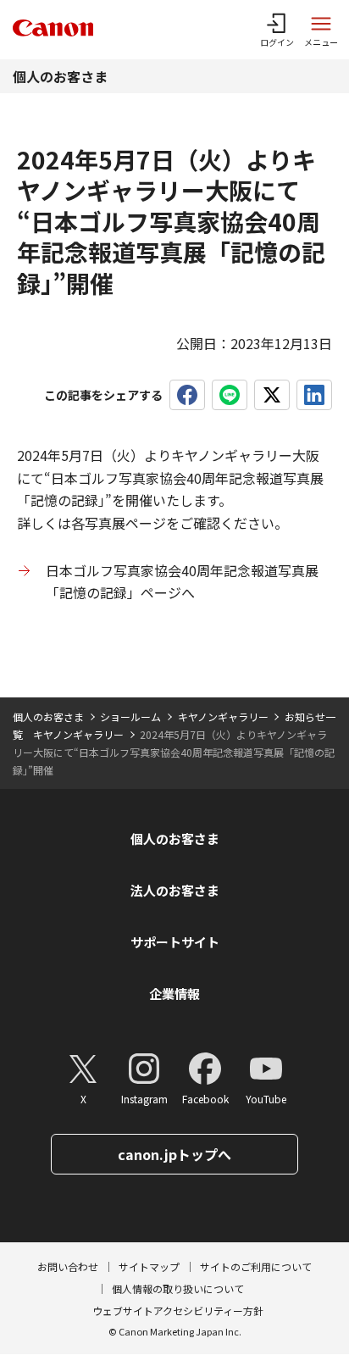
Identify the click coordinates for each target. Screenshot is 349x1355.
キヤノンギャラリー (223, 716)
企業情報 (174, 993)
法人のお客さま (174, 890)
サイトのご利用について (256, 1266)
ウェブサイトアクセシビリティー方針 (177, 1310)
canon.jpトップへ (174, 1154)
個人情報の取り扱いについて (178, 1288)
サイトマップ (149, 1266)
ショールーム (130, 716)
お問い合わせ (67, 1266)
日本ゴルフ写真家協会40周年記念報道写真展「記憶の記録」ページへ (182, 581)
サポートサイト (174, 942)
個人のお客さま (60, 76)
